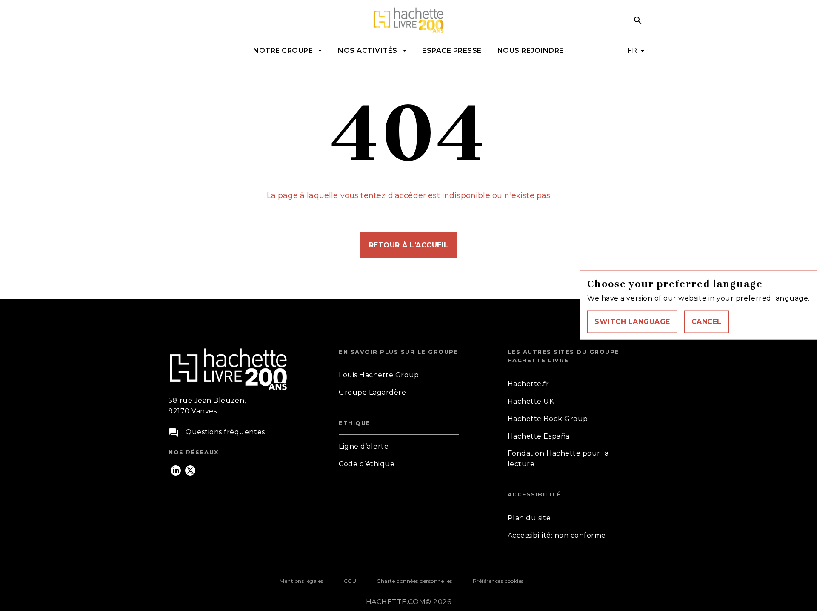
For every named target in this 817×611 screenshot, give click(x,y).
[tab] (288, 50)
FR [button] (632, 50)
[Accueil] (408, 20)
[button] (632, 322)
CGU (350, 581)
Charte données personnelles (414, 581)
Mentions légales (301, 581)
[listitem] (176, 470)
